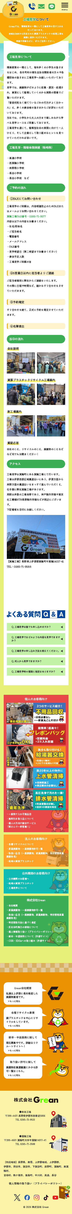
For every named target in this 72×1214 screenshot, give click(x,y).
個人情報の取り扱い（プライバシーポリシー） (36, 1183)
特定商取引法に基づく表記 (22, 922)
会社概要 (13, 905)
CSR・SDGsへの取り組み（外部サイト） (29, 940)
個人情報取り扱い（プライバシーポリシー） (31, 931)
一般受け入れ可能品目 (19, 814)
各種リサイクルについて (21, 844)
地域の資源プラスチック (21, 861)
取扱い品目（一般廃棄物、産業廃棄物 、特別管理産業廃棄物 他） (35, 854)
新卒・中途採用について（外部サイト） (28, 936)
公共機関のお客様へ (18, 878)
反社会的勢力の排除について (23, 927)
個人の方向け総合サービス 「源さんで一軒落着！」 (21, 824)
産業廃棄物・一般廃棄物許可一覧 (25, 848)
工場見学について (17, 888)
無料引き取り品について (21, 818)
